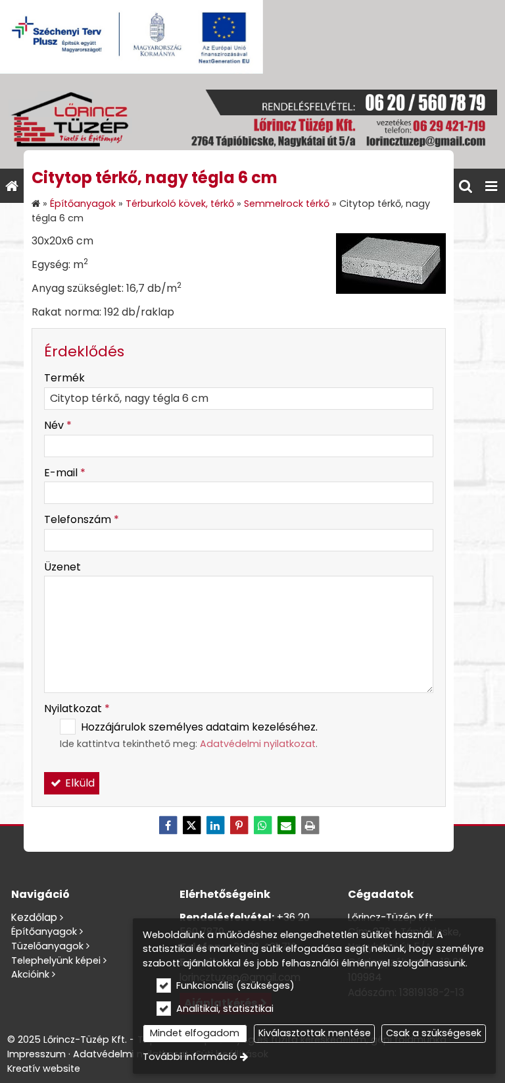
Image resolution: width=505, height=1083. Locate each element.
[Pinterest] (238, 825)
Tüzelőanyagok (47, 946)
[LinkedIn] (215, 825)
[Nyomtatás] (309, 825)
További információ (190, 1056)
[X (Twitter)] (191, 825)
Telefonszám (81, 519)
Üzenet (62, 566)
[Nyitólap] (252, 121)
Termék (64, 377)
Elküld (78, 783)
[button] (491, 186)
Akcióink (30, 974)
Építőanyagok (44, 931)
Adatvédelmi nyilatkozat (258, 743)
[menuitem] (12, 186)
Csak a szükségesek (433, 1033)
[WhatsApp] (262, 825)
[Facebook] (167, 825)
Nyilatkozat (77, 708)
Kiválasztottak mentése (314, 1033)
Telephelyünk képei (56, 960)
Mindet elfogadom (194, 1033)
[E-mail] (286, 825)
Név (58, 425)
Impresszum (36, 1054)
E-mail (64, 472)
